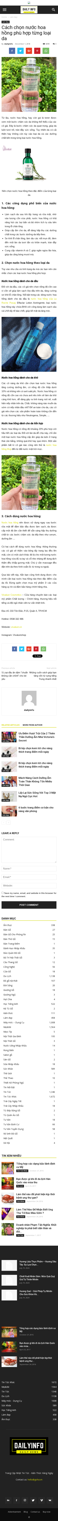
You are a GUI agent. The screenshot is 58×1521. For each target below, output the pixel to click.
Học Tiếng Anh (10, 1003)
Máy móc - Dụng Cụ (12, 1400)
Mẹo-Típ (7, 1031)
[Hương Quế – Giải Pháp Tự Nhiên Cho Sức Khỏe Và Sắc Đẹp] (9, 1295)
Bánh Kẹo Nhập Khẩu (14, 948)
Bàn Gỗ (7, 929)
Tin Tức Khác (10, 1096)
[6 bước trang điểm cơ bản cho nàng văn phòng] (9, 811)
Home (4, 17)
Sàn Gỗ (7, 1059)
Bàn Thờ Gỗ (9, 939)
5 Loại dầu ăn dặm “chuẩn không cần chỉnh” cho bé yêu (15, 675)
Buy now (46, 1511)
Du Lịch (7, 976)
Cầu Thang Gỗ (10, 962)
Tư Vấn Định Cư (11, 1124)
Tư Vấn (7, 1119)
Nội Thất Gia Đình (12, 1036)
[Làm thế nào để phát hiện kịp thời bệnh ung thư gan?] (8, 1199)
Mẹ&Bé (7, 1027)
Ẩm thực (7, 925)
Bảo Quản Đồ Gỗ (11, 952)
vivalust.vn (16, 627)
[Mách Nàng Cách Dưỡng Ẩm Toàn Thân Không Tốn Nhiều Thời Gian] (9, 781)
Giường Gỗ (8, 990)
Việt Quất (8, 1138)
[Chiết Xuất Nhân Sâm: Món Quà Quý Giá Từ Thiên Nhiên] (9, 1280)
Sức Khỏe (8, 1068)
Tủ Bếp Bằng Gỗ (11, 1110)
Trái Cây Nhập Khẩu (13, 1105)
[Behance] (8, 1500)
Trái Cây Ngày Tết (12, 1101)
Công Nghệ (9, 966)
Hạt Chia (7, 999)
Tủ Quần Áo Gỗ (11, 1115)
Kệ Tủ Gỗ (8, 1008)
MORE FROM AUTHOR (32, 725)
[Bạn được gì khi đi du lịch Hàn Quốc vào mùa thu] (8, 1183)
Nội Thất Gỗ (9, 1040)
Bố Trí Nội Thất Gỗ (12, 957)
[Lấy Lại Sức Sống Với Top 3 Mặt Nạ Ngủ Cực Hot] (9, 796)
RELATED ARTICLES (10, 725)
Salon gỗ (7, 1054)
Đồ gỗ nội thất (10, 980)
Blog (26, 1511)
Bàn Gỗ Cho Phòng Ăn (14, 934)
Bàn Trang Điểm (11, 943)
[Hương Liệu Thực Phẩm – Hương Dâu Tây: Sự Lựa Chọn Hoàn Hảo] (9, 1265)
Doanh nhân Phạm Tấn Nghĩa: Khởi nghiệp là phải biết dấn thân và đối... (36, 1228)
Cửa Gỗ (7, 971)
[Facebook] (16, 1500)
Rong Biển (8, 1050)
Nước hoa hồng (10, 522)
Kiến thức (8, 1013)
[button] (53, 10)
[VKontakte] (50, 1500)
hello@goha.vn (35, 1479)
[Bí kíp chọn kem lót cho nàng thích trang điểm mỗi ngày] (9, 752)
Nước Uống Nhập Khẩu (15, 1045)
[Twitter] (33, 1500)
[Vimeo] (42, 1500)
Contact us (35, 1511)
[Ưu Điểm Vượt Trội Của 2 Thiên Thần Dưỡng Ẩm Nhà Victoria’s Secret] (9, 737)
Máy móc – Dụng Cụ (13, 1022)
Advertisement (14, 1511)
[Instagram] (25, 1500)
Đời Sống (7, 985)
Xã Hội (6, 1142)
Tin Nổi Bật (9, 1087)
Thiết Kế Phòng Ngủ (13, 1082)
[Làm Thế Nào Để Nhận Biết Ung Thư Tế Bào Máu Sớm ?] (8, 1214)
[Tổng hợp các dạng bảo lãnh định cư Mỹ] (8, 1168)
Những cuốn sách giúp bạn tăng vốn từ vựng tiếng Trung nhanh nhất (42, 675)
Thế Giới (7, 1073)
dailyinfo (8, 44)
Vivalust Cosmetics (11, 594)
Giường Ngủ (9, 994)
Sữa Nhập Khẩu (11, 1064)
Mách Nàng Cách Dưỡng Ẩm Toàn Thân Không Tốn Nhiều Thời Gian (35, 781)
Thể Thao (8, 1078)
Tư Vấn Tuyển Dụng (13, 1129)
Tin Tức (7, 1091)
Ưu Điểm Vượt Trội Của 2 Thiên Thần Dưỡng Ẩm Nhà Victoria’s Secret (37, 737)
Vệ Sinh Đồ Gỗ (10, 1133)
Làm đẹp (13, 17)
